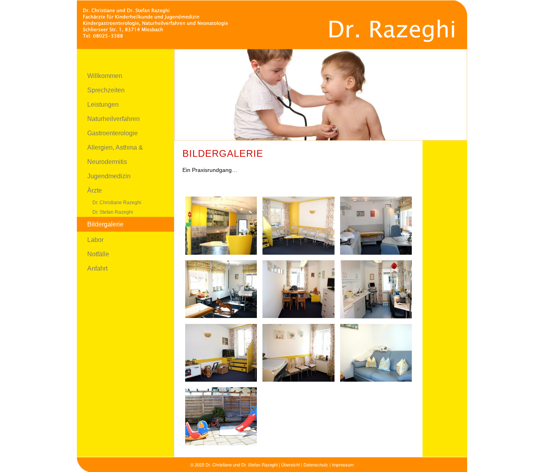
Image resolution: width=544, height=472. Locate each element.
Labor (95, 239)
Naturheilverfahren (113, 118)
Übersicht (290, 464)
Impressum (343, 464)
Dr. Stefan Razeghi (112, 212)
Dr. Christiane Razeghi (116, 202)
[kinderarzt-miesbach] (272, 24)
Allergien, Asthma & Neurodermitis (115, 154)
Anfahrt (97, 268)
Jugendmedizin (109, 176)
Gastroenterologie (112, 133)
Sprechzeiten (106, 90)
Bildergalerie (105, 224)
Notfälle (98, 254)
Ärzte (94, 190)
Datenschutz (315, 464)
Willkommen (104, 75)
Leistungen (103, 104)
